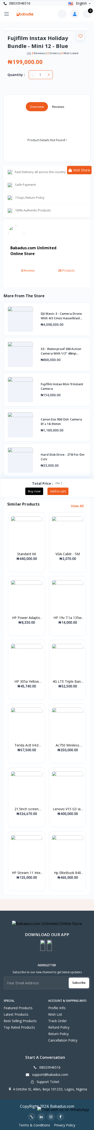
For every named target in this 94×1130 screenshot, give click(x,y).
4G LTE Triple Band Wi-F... (68, 681)
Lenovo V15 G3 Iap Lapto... (67, 809)
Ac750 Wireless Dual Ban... (67, 745)
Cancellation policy (62, 1040)
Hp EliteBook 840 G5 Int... (67, 872)
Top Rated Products (19, 1027)
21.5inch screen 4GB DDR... (26, 809)
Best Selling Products (20, 1021)
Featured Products (18, 1008)
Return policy (58, 1033)
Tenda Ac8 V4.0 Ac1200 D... (26, 745)
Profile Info (57, 1008)
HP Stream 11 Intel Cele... (26, 872)
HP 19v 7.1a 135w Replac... (67, 617)
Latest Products (16, 1014)
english (81, 3)
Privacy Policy (64, 1125)
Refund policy (58, 1027)
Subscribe (79, 983)
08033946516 (19, 3)
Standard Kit (26, 554)
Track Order (57, 1021)
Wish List (55, 1014)
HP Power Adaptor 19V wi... (26, 617)
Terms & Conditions (34, 1125)
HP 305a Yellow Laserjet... (26, 681)
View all (78, 506)
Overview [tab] (37, 107)
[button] (42, 945)
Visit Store (81, 170)
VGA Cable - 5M (67, 554)
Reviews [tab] (58, 107)
